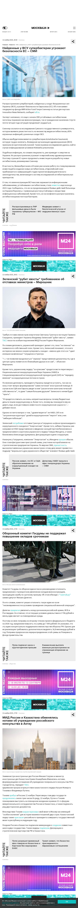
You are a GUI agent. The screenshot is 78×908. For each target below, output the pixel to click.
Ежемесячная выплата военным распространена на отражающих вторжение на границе (55, 649)
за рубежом (13, 225)
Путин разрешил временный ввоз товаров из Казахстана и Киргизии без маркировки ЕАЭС (26, 844)
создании (56, 825)
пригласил (19, 817)
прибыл (12, 795)
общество (12, 664)
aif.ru (37, 112)
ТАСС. (26, 784)
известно (56, 185)
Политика (21, 40)
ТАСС (4, 340)
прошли (62, 439)
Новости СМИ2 (7, 259)
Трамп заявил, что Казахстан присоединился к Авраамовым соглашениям (55, 843)
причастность (60, 445)
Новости (12, 45)
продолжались (9, 798)
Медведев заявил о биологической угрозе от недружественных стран (54, 209)
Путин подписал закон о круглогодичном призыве (24, 646)
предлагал (15, 610)
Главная (5, 45)
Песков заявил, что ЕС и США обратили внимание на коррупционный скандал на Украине (26, 465)
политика (5, 225)
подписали (45, 828)
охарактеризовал (31, 811)
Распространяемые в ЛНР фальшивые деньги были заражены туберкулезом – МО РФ (26, 210)
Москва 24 (39, 28)
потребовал (18, 423)
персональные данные (10, 903)
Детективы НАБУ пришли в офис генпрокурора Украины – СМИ (56, 463)
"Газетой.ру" (65, 594)
